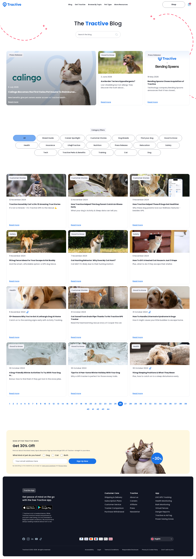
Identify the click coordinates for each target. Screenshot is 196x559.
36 (170, 403)
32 (150, 403)
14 (63, 403)
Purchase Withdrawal (114, 511)
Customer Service (113, 504)
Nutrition (98, 145)
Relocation (145, 145)
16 (72, 403)
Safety (168, 145)
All (24, 138)
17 (76, 403)
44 (108, 409)
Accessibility (89, 550)
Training (102, 152)
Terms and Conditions (48, 466)
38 (180, 403)
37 (175, 403)
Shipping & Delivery (113, 497)
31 (145, 403)
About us (134, 497)
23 (105, 403)
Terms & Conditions (112, 550)
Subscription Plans (113, 501)
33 (155, 403)
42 (98, 409)
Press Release (121, 145)
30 (141, 403)
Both (66, 455)
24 (110, 403)
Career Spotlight (72, 138)
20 (90, 403)
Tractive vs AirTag (163, 515)
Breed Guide (48, 138)
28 (130, 403)
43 (103, 409)
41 (93, 409)
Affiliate (133, 504)
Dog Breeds (123, 138)
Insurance (50, 145)
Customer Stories (98, 138)
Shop (173, 4)
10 (45, 403)
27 (125, 403)
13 (58, 403)
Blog (70, 4)
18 (81, 403)
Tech (45, 152)
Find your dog (147, 138)
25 (115, 403)
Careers (133, 501)
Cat (126, 152)
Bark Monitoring (162, 504)
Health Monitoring (163, 501)
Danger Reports (162, 511)
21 (95, 403)
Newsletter (135, 511)
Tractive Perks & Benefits (74, 152)
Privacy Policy (63, 466)
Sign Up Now (82, 461)
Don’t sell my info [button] (167, 550)
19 (86, 403)
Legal (99, 550)
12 (54, 403)
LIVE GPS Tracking (163, 497)
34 (160, 403)
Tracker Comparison (114, 508)
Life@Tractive (74, 145)
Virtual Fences (161, 508)
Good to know (170, 138)
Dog (149, 152)
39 (185, 403)
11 (49, 403)
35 (165, 403)
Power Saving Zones (164, 519)
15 (67, 403)
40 (88, 409)
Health (27, 145)
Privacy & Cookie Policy (150, 550)
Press (132, 508)
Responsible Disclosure (130, 550)
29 (135, 403)
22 (100, 403)
